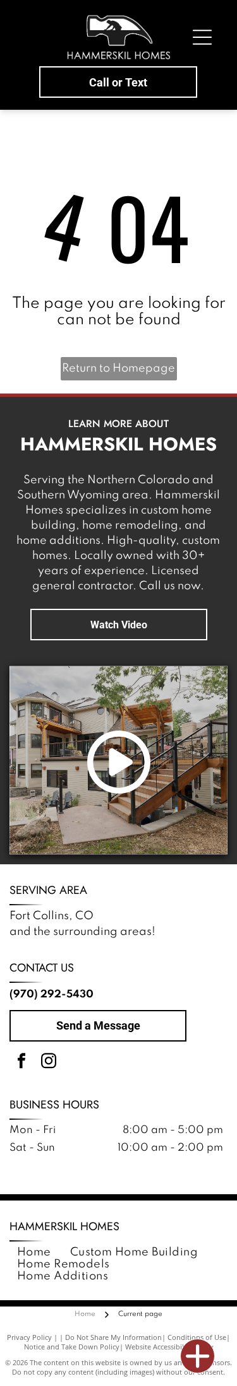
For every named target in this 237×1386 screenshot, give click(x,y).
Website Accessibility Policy (169, 1346)
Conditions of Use (196, 1337)
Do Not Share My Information (113, 1337)
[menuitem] (34, 1253)
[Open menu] (202, 37)
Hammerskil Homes (64, 1226)
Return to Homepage (118, 368)
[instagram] (49, 1062)
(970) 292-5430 (51, 994)
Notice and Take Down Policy (71, 1346)
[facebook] (21, 1062)
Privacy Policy (29, 1337)
